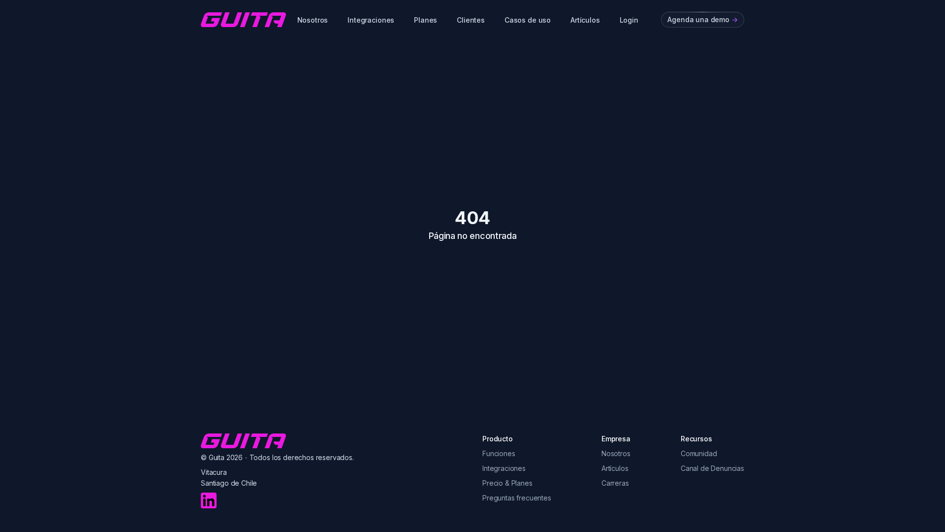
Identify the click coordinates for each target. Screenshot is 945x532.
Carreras (615, 483)
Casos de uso (527, 20)
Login (629, 20)
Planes (425, 20)
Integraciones (370, 20)
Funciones (498, 453)
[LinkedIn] (209, 500)
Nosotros (312, 20)
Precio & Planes (507, 483)
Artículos (585, 20)
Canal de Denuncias (712, 468)
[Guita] (243, 19)
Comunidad (699, 453)
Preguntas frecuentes (516, 498)
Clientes (471, 20)
